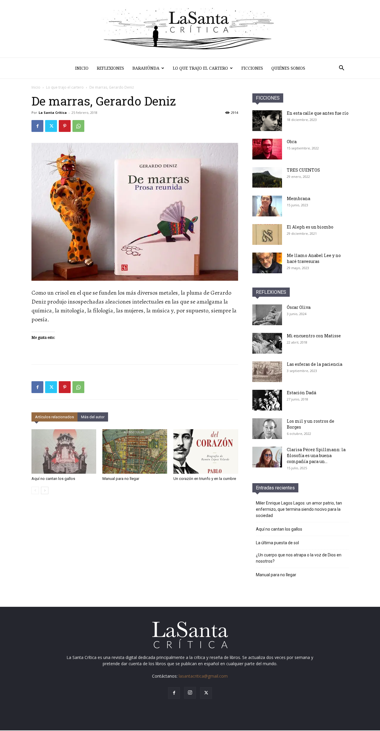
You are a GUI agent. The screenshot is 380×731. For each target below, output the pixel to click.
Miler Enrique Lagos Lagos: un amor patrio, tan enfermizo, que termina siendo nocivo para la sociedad (299, 509)
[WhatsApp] (78, 126)
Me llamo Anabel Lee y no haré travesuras (314, 258)
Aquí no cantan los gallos (53, 478)
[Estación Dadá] (267, 400)
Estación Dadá (301, 392)
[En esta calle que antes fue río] (267, 120)
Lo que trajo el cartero (200, 68)
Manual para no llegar (120, 478)
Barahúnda (145, 68)
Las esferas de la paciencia (314, 364)
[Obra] (267, 149)
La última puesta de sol (277, 542)
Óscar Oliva (299, 307)
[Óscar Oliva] (267, 314)
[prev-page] (35, 490)
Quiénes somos (288, 68)
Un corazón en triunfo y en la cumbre (204, 478)
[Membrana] (267, 206)
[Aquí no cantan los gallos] (63, 451)
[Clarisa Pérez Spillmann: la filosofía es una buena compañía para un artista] (267, 457)
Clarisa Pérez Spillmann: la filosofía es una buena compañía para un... (316, 455)
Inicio (81, 68)
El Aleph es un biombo (310, 227)
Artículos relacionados (54, 417)
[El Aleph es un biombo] (267, 234)
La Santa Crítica (53, 112)
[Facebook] (37, 126)
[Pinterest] (65, 126)
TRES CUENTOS (303, 170)
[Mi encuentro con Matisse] (267, 343)
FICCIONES (268, 98)
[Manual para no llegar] (134, 451)
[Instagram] (190, 693)
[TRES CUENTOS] (267, 177)
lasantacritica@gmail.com (203, 676)
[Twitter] (51, 126)
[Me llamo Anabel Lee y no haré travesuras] (267, 263)
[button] (341, 68)
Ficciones (252, 68)
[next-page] (44, 490)
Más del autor (92, 417)
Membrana (298, 198)
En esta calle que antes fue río (318, 113)
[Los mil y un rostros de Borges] (267, 428)
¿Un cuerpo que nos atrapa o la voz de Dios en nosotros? (298, 558)
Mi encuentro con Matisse (314, 336)
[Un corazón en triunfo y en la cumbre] (205, 451)
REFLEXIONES (271, 292)
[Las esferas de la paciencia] (267, 371)
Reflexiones (110, 68)
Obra (292, 141)
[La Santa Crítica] (190, 29)
